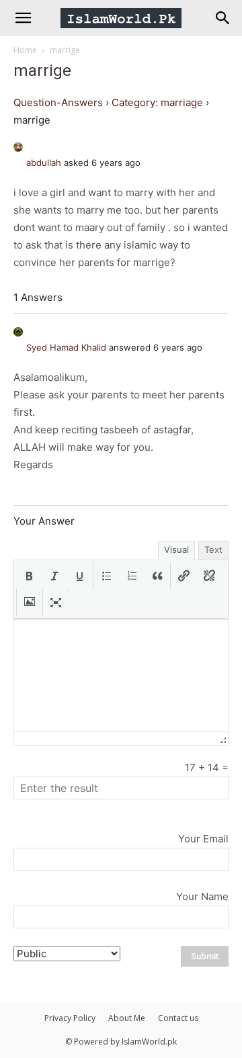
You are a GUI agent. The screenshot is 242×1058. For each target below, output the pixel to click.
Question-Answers (58, 102)
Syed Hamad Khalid (66, 347)
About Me (126, 1018)
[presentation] (28, 575)
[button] (29, 575)
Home (25, 50)
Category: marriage (157, 102)
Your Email (203, 838)
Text (213, 549)
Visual (176, 549)
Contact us (178, 1018)
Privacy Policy (69, 1018)
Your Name (202, 896)
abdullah (43, 162)
